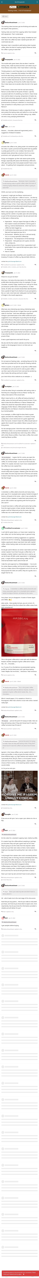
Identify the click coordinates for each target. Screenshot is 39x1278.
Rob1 (6, 892)
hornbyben (7, 457)
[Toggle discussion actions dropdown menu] (37, 2)
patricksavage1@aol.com (14, 261)
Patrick (33, 556)
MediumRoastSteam (11, 181)
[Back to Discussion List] (2, 2)
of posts (19, 2)
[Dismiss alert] (23, 1274)
